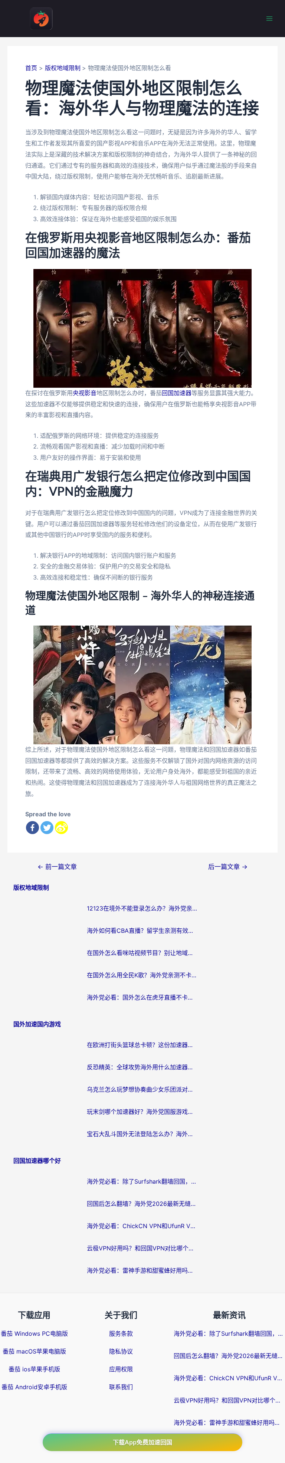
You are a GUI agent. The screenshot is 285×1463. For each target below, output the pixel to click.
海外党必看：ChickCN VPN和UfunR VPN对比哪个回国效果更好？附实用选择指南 (142, 1226)
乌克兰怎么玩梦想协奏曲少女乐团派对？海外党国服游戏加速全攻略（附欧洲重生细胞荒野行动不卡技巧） (142, 1089)
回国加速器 (176, 393)
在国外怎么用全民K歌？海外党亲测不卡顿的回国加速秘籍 (142, 975)
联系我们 (121, 1387)
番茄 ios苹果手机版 (34, 1369)
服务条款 (121, 1333)
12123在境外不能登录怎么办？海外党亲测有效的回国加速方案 (142, 908)
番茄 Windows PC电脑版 (34, 1333)
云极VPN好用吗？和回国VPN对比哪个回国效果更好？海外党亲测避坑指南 (142, 1248)
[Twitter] (46, 827)
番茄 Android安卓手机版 (34, 1387)
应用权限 (121, 1369)
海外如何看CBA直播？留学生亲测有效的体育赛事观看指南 (142, 930)
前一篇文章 (57, 866)
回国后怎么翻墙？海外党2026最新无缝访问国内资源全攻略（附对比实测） (142, 1203)
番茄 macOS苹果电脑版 (34, 1351)
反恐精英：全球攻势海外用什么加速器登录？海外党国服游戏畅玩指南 (142, 1067)
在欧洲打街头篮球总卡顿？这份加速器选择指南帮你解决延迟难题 (142, 1045)
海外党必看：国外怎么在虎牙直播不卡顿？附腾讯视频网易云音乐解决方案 (142, 997)
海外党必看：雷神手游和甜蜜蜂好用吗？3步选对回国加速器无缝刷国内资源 (142, 1270)
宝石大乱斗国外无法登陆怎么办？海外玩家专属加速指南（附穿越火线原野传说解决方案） (142, 1134)
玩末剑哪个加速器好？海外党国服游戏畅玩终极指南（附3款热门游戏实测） (142, 1111)
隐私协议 (121, 1351)
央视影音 (84, 393)
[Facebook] (32, 827)
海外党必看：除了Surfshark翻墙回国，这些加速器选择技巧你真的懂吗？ (142, 1181)
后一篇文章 (228, 866)
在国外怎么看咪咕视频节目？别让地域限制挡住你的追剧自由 (142, 953)
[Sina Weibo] (61, 827)
